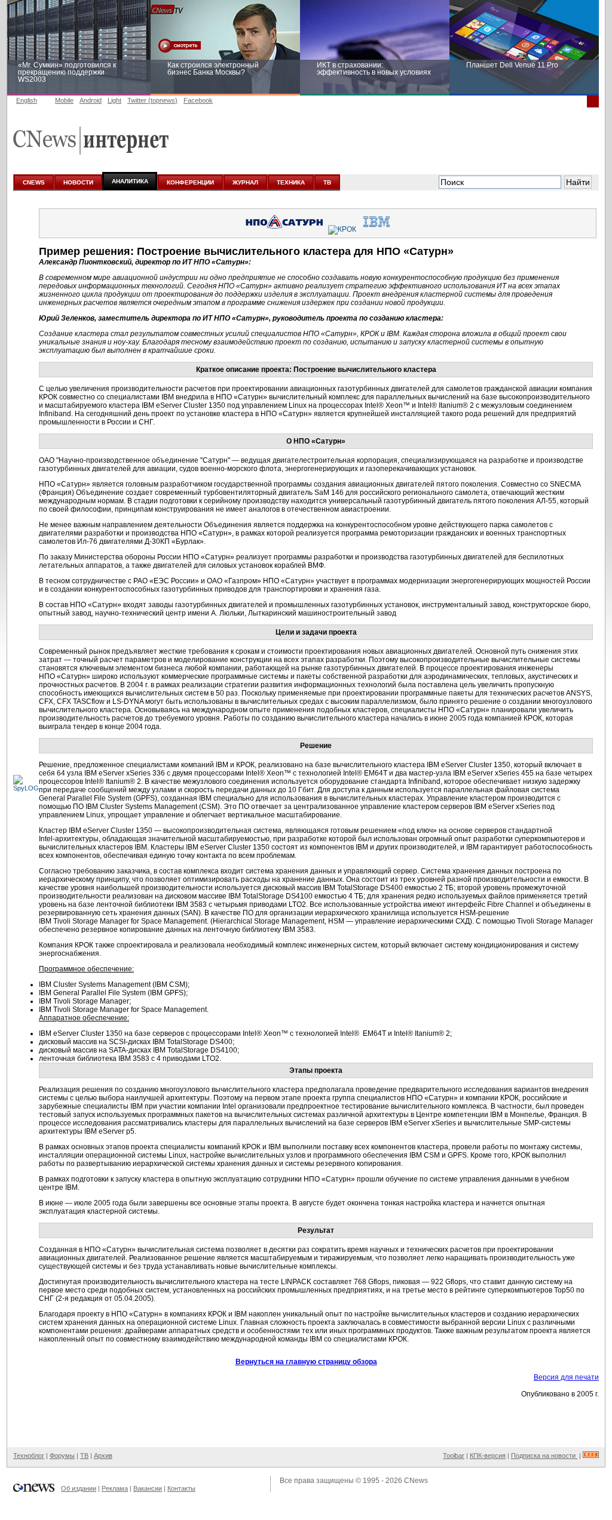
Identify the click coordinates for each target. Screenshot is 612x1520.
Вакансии (147, 1488)
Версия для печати (566, 1377)
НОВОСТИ (78, 182)
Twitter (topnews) (152, 100)
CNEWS (34, 182)
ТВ (327, 182)
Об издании (78, 1488)
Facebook (198, 100)
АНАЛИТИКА (130, 181)
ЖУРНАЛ (245, 182)
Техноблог (28, 1455)
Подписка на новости (544, 1455)
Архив (103, 1455)
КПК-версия (488, 1455)
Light (114, 100)
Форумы (62, 1455)
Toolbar (453, 1455)
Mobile (64, 100)
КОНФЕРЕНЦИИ (190, 182)
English (26, 100)
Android (90, 100)
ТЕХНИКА (291, 182)
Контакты (181, 1488)
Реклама (115, 1488)
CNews (416, 1480)
